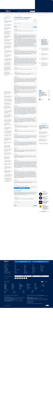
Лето (24, 268)
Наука (24, 270)
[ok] (19, 278)
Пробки (23, 11)
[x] (22, 278)
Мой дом (25, 269)
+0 (34, 32)
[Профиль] (48, 11)
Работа (33, 269)
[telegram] (15, 278)
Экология (41, 268)
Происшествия (34, 268)
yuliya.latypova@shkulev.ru (41, 295)
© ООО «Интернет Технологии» (7, 305)
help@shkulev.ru (8, 301)
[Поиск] (45, 11)
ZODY (36, 9)
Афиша (25, 9)
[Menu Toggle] (4, 11)
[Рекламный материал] (32, 11)
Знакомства (14, 9)
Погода (17, 9)
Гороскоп (27, 9)
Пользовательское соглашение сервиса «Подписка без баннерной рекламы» (35, 303)
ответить (15, 32)
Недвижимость (6, 9)
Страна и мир (42, 267)
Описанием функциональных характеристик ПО (32, 298)
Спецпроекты (42, 270)
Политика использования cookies (30, 301)
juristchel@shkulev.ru (21, 300)
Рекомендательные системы (30, 302)
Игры (34, 9)
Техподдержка (6, 270)
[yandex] (26, 278)
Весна (15, 267)
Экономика (41, 269)
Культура (25, 267)
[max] (21, 278)
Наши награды (6, 268)
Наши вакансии (6, 269)
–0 (36, 32)
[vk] (17, 278)
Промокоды (10, 9)
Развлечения (34, 270)
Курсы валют (31, 9)
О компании (5, 267)
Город (15, 268)
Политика (33, 267)
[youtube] (24, 278)
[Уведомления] (47, 11)
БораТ (16, 190)
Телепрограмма (21, 9)
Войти (16, 205)
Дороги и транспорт (17, 269)
